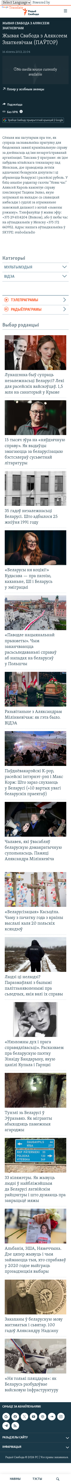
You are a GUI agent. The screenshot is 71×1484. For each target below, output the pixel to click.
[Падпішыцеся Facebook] (15, 1416)
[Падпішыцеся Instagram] (61, 1416)
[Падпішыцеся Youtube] (33, 1416)
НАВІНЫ (15, 1479)
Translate (16, 8)
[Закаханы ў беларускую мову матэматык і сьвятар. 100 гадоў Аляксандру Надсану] (35, 1297)
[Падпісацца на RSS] (15, 1426)
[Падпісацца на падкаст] (42, 1416)
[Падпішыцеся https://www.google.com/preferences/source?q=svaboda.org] (6, 1416)
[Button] (12, 105)
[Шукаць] (58, 1479)
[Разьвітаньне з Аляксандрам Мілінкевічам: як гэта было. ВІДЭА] (35, 689)
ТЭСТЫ (37, 1479)
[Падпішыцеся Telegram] (6, 1426)
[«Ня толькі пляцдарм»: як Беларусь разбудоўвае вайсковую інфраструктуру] (35, 1356)
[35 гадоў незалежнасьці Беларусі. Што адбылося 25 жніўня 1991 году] (35, 488)
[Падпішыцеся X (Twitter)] (24, 1416)
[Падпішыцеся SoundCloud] (51, 1416)
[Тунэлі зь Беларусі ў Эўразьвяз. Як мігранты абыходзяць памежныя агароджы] (35, 1090)
